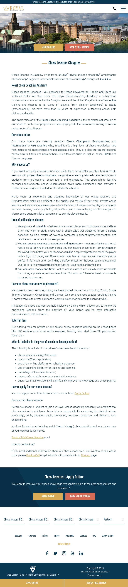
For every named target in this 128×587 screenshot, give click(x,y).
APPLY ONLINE (48, 47)
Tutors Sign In (64, 544)
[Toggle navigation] (123, 8)
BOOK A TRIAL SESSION (79, 47)
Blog (22, 575)
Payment (70, 535)
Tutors (56, 535)
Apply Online (82, 393)
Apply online (107, 535)
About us (18, 535)
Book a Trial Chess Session (28, 437)
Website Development (35, 575)
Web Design (12, 575)
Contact (85, 455)
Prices (45, 535)
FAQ (94, 535)
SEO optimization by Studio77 (95, 571)
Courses (32, 535)
